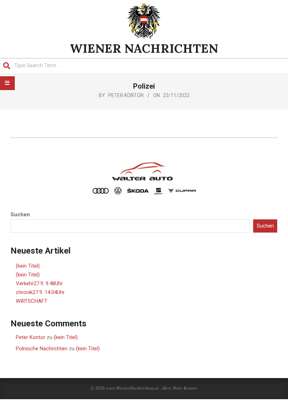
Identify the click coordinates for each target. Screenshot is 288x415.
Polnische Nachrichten (41, 348)
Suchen (20, 214)
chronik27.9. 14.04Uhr (40, 292)
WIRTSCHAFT (31, 301)
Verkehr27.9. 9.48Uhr (39, 283)
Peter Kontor (30, 337)
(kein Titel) (28, 266)
